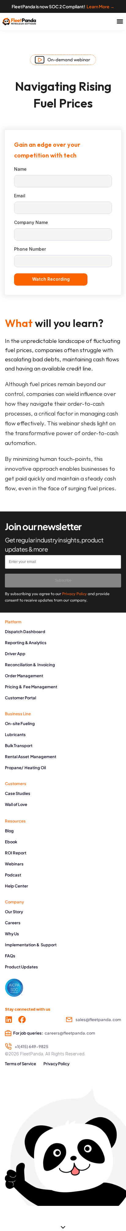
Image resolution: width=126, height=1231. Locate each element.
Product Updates (21, 966)
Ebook (11, 841)
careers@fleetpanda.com (70, 1033)
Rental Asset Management (30, 756)
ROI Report (15, 852)
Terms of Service (20, 1063)
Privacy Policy (56, 1063)
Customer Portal (20, 697)
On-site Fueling (20, 723)
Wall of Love (16, 804)
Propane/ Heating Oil (25, 767)
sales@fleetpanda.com (98, 1019)
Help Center (16, 885)
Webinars (14, 863)
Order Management (24, 675)
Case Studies (17, 793)
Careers (12, 922)
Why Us (12, 933)
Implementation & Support (31, 944)
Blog (9, 830)
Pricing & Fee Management (31, 686)
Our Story (14, 911)
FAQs (10, 955)
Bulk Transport (18, 745)
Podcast (13, 874)
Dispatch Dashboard (25, 631)
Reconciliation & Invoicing (30, 664)
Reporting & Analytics (25, 642)
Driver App (15, 653)
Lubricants (15, 734)
